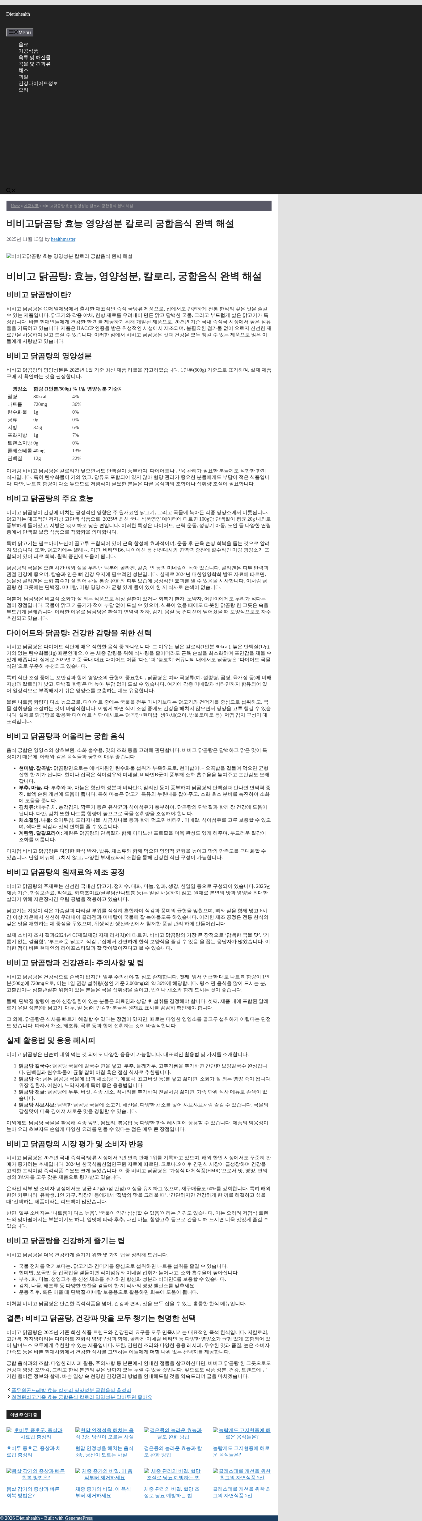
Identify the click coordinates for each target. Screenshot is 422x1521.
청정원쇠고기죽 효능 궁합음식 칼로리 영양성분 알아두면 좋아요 (81, 1397)
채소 (23, 70)
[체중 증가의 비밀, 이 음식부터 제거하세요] (104, 1478)
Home (15, 206)
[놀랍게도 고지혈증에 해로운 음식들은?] (242, 1437)
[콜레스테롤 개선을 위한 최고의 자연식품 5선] (242, 1478)
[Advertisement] (145, 141)
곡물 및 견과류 (35, 63)
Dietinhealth (18, 14)
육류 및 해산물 (35, 57)
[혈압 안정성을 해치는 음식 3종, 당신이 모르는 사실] (104, 1437)
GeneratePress (79, 1518)
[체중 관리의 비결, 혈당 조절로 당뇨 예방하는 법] (173, 1478)
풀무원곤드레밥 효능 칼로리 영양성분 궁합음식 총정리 (71, 1390)
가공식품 (28, 50)
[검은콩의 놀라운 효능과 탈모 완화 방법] (173, 1437)
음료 (23, 44)
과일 (23, 76)
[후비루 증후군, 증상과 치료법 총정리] (35, 1437)
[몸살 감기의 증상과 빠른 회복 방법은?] (35, 1478)
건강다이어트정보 (38, 83)
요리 (23, 89)
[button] (11, 191)
